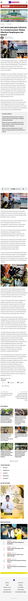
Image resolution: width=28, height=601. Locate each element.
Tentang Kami (7, 589)
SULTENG (9, 541)
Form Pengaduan (7, 592)
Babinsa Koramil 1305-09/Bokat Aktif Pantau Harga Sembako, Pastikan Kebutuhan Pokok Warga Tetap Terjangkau (13, 124)
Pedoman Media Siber (20, 592)
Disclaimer (20, 587)
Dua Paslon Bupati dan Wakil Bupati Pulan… (16, 567)
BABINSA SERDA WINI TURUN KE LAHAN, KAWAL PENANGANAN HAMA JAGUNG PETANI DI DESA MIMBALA (7, 453)
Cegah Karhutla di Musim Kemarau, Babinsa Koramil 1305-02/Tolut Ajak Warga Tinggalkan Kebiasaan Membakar (13, 118)
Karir (7, 585)
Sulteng (5, 467)
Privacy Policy (7, 587)
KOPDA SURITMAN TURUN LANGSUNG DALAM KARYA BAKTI (21, 436)
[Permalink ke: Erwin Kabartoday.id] (2, 37)
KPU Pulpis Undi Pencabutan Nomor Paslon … (16, 561)
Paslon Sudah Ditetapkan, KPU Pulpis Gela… (15, 549)
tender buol (6, 470)
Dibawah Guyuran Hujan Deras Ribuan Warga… (15, 555)
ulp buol (5, 473)
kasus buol (6, 475)
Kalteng (9, 547)
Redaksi (21, 585)
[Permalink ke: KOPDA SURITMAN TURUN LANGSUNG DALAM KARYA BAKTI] (21, 430)
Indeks (7, 582)
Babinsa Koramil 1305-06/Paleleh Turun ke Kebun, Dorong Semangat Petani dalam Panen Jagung (13, 130)
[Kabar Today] (14, 2)
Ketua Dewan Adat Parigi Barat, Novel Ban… (15, 543)
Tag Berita (5, 478)
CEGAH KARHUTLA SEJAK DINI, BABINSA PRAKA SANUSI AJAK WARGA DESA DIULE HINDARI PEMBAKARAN (21, 453)
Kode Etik (20, 582)
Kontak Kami (20, 589)
